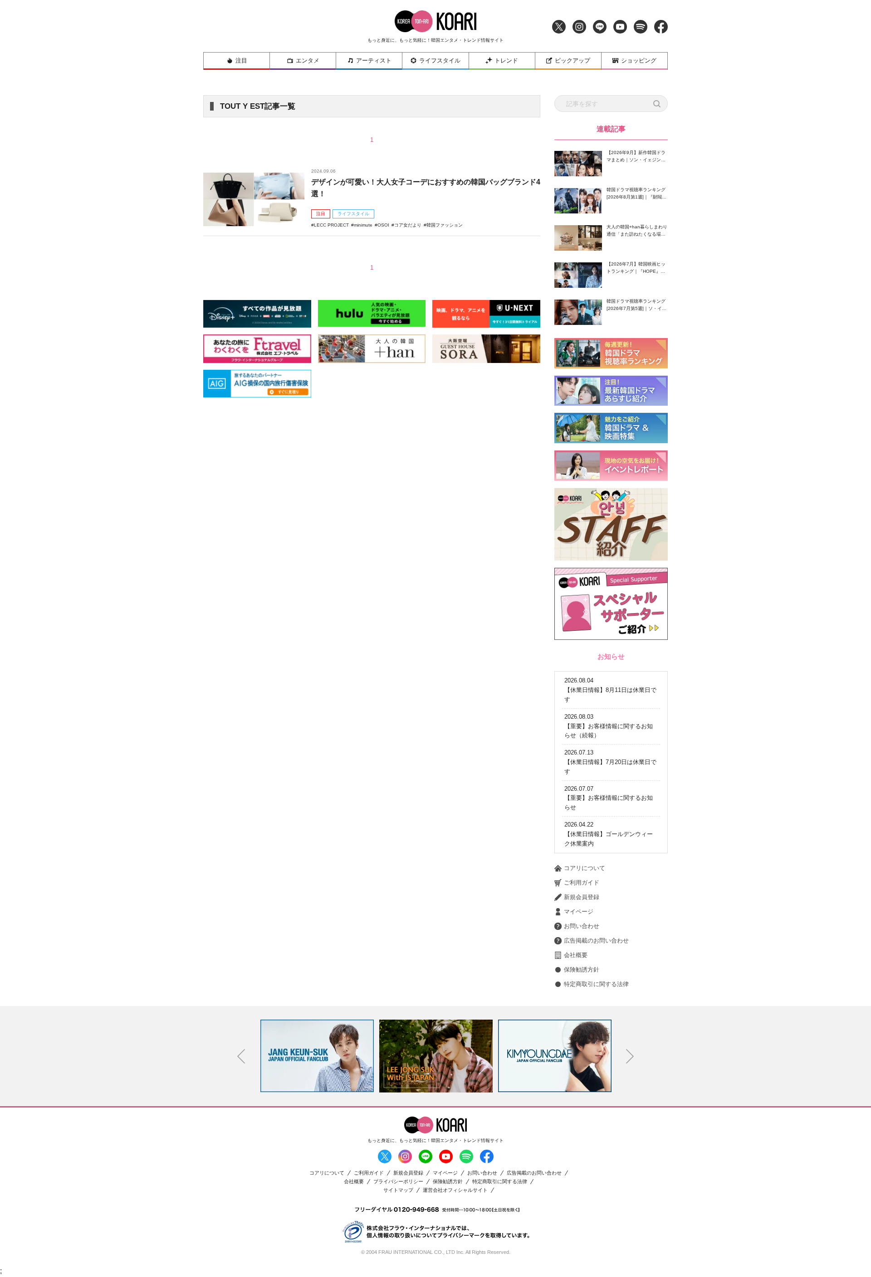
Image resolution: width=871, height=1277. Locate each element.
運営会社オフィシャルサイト (455, 1190)
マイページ (578, 911)
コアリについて (584, 868)
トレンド (506, 60)
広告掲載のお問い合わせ (596, 940)
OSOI (383, 225)
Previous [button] (241, 1056)
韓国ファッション (444, 225)
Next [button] (630, 1056)
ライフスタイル (439, 60)
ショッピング (638, 60)
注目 (241, 60)
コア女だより (407, 225)
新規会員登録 (581, 897)
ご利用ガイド (581, 882)
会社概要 (575, 955)
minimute (363, 225)
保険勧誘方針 (581, 969)
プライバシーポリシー (398, 1181)
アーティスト (373, 60)
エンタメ (307, 60)
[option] (319, 1056)
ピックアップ (572, 60)
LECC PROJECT (331, 225)
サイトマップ (398, 1190)
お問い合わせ (581, 926)
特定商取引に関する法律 (596, 984)
